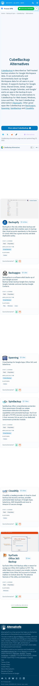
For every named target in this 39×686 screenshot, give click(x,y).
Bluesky (22, 653)
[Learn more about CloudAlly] (4, 491)
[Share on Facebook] (3, 134)
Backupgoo (30, 105)
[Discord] (2, 678)
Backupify (17, 102)
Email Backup (7, 249)
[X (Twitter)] (6, 678)
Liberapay (23, 657)
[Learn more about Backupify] (4, 222)
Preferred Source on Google (10, 673)
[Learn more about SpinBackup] (4, 401)
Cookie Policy (5, 667)
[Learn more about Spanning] (4, 357)
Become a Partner (7, 671)
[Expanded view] (31, 147)
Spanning (5, 108)
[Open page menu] (37, 3)
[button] (24, 222)
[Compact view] (33, 147)
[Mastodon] (9, 678)
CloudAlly (29, 108)
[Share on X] (7, 134)
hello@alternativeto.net (9, 651)
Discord (24, 651)
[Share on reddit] (12, 134)
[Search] (32, 3)
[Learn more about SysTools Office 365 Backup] (4, 555)
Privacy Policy (5, 664)
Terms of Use (5, 662)
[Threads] (17, 678)
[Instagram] (20, 678)
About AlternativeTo (7, 669)
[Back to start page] (2, 3)
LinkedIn (13, 655)
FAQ (2, 660)
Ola (15, 637)
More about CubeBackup (18, 128)
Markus (21, 637)
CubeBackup (7, 70)
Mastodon (16, 653)
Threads (28, 653)
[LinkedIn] (24, 678)
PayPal (30, 657)
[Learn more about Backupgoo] (4, 273)
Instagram (4, 655)
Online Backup (7, 378)
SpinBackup (15, 108)
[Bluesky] (13, 678)
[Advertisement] (19, 34)
